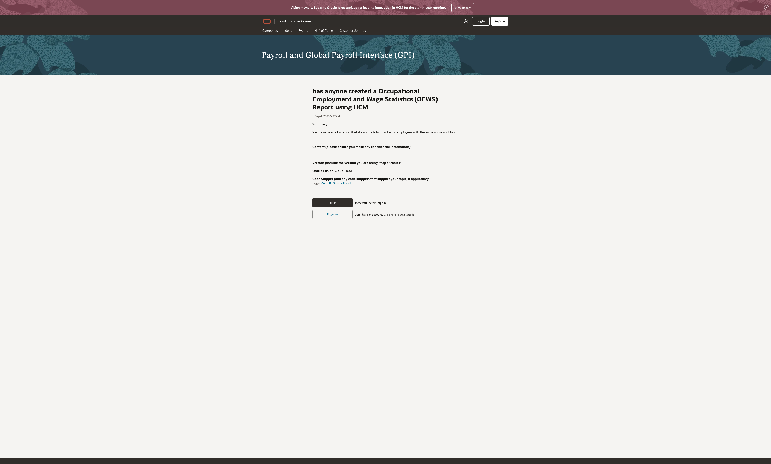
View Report (463, 8)
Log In (332, 203)
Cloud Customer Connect (295, 21)
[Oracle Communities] (466, 21)
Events (303, 30)
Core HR (326, 183)
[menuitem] (481, 21)
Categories (270, 30)
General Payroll (342, 183)
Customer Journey (353, 30)
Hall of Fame (323, 30)
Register (332, 214)
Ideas (288, 30)
